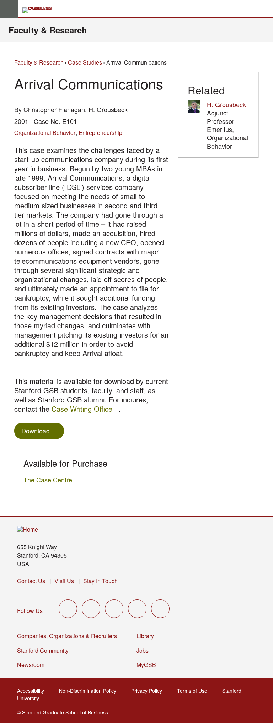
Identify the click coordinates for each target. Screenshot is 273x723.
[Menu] (9, 9)
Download (35, 430)
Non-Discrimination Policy (90, 690)
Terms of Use (194, 690)
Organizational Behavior (44, 132)
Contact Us (31, 581)
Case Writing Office (85, 409)
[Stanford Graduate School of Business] (40, 10)
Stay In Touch (100, 581)
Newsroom (30, 665)
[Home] (27, 529)
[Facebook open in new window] (91, 608)
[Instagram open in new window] (114, 608)
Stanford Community (43, 650)
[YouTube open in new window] (137, 608)
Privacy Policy (148, 690)
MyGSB (148, 665)
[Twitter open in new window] (68, 608)
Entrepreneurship (100, 132)
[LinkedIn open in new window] (160, 608)
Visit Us (64, 581)
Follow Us (30, 611)
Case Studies (85, 62)
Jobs (142, 650)
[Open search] (265, 9)
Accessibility (32, 690)
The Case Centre (49, 479)
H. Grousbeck (226, 104)
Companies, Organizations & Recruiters (67, 636)
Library (145, 636)
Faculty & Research (48, 30)
